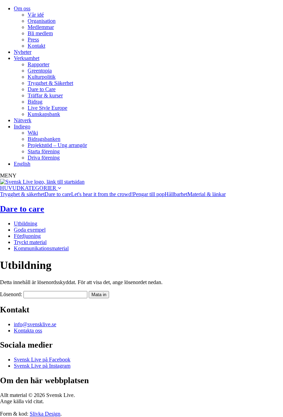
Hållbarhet (176, 194)
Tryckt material (30, 242)
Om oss (22, 8)
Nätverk (22, 120)
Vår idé (36, 15)
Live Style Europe (47, 108)
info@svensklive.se (35, 324)
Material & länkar (206, 194)
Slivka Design (45, 414)
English (22, 164)
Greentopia (40, 71)
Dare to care (58, 194)
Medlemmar (41, 27)
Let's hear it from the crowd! (102, 194)
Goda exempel (30, 230)
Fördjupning (27, 236)
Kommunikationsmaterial (41, 248)
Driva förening (44, 158)
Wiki (33, 133)
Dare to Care (42, 89)
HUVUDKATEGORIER (29, 188)
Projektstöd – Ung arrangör (57, 145)
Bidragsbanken (44, 139)
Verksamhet (26, 58)
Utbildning (25, 223)
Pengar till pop (149, 194)
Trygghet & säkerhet (22, 194)
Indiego (22, 126)
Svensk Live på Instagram (42, 366)
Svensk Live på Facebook (42, 359)
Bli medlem (40, 33)
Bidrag (35, 102)
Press (33, 39)
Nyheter (22, 52)
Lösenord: (11, 294)
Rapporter (38, 64)
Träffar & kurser (45, 95)
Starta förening (44, 151)
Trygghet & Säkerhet (50, 83)
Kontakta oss (28, 330)
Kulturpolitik (42, 77)
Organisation (42, 21)
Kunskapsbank (44, 114)
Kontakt (36, 46)
